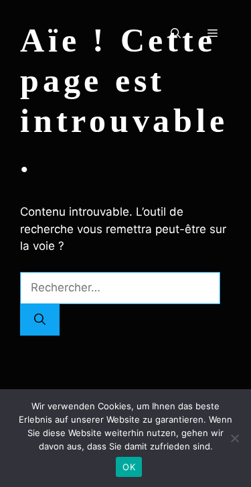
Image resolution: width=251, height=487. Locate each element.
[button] (175, 33)
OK (128, 467)
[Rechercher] (40, 320)
